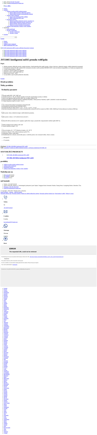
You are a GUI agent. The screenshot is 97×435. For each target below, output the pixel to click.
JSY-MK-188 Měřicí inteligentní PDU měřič (17, 146)
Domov (5, 8)
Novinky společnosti (12, 30)
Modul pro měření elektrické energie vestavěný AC (22, 21)
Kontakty (6, 34)
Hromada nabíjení (16, 193)
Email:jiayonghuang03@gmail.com (12, 188)
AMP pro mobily (18, 192)
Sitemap (11, 192)
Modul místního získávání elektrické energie (20, 23)
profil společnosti (11, 29)
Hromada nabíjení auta (6, 193)
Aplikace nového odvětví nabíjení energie (17, 11)
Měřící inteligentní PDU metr (17, 18)
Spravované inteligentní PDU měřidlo (19, 16)
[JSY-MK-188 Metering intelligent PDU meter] (18, 155)
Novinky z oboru (14, 33)
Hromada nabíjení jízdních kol (47, 193)
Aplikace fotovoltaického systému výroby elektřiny (19, 26)
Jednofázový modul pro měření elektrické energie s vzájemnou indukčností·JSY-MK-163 (25, 147)
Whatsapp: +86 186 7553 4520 (11, 187)
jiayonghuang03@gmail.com (16, 3)
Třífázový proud (69, 193)
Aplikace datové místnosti (13, 15)
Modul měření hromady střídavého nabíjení (20, 12)
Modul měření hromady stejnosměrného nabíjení (21, 14)
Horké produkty (4, 192)
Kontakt (2, 78)
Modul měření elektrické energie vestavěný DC (21, 22)
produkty (6, 10)
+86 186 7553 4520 (14, 2)
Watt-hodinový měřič (60, 193)
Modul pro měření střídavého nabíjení (30, 193)
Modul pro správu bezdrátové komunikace (20, 25)
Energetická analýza (11, 19)
